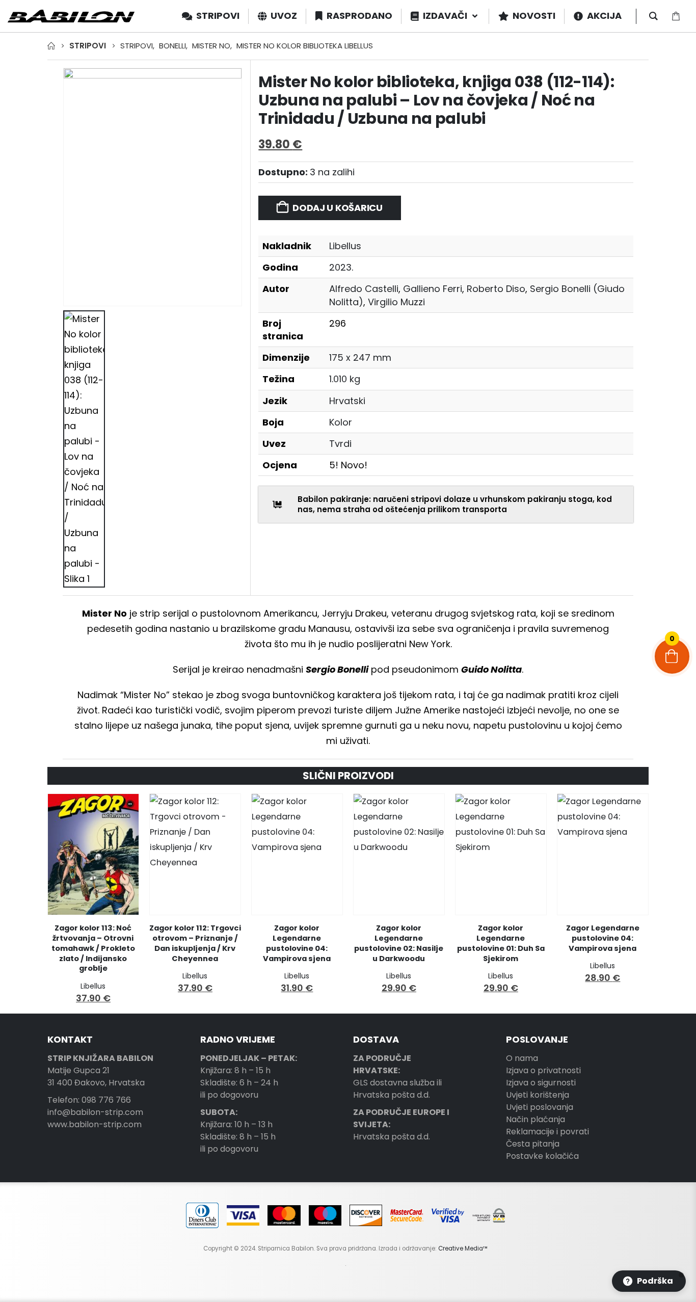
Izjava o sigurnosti (541, 1082)
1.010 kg (344, 379)
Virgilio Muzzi (396, 302)
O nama (522, 1058)
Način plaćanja (535, 1119)
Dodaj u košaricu (337, 207)
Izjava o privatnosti (543, 1070)
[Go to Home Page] (51, 46)
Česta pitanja (532, 1144)
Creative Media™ (463, 1248)
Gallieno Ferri (432, 288)
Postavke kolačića (542, 1156)
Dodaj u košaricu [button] (122, 811)
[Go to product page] (93, 854)
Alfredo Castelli (363, 288)
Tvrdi (340, 443)
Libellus (345, 246)
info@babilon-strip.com (95, 1112)
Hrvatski (347, 400)
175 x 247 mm (360, 357)
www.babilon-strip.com (94, 1124)
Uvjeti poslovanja (539, 1107)
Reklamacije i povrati (547, 1131)
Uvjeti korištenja (537, 1095)
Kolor (340, 422)
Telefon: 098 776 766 (89, 1100)
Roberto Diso (496, 288)
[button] (649, 1281)
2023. (341, 267)
